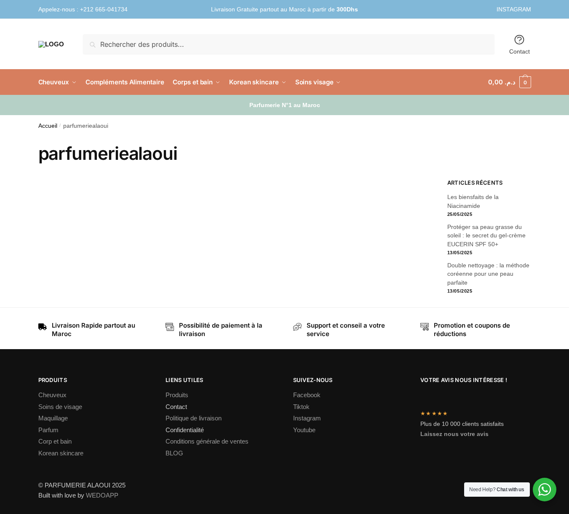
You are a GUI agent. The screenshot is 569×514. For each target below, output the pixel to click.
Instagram (307, 418)
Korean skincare (60, 453)
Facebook (307, 394)
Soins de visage (60, 406)
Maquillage (53, 418)
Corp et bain (55, 441)
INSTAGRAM (514, 9)
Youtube (304, 429)
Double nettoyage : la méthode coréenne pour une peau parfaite (488, 274)
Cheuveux (52, 394)
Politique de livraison (194, 418)
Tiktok (301, 406)
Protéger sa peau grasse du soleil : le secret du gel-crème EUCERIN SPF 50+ (486, 235)
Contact (519, 51)
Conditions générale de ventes (207, 441)
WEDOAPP (102, 495)
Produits (177, 394)
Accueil (47, 126)
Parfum (48, 429)
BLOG (174, 453)
